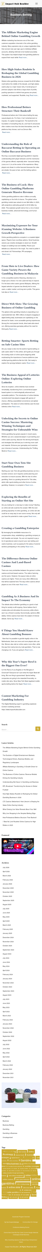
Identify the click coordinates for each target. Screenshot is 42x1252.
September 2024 (8, 950)
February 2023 (8, 1020)
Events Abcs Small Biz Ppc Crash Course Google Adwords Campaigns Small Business (21, 1233)
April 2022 (6, 1057)
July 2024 (6, 958)
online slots (14, 1187)
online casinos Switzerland (22, 1179)
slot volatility (26, 1195)
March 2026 (7, 876)
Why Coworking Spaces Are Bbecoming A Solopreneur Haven (21, 1241)
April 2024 (6, 970)
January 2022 (7, 1069)
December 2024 (8, 937)
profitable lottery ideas (29, 1190)
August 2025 (7, 904)
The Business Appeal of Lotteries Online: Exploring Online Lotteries (21, 378)
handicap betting (24, 1168)
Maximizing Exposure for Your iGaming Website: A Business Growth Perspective (20, 229)
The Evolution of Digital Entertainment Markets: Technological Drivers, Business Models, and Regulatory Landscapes (19, 758)
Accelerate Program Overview (21, 1217)
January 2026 (7, 884)
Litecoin (34, 1171)
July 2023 (6, 999)
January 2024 (7, 978)
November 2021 (8, 1077)
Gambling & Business (10, 1133)
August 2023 (7, 995)
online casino (31, 1175)
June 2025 (6, 913)
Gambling (6, 1129)
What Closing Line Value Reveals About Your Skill (19, 809)
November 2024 (8, 941)
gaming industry (7, 1168)
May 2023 (6, 1007)
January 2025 (7, 933)
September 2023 (8, 991)
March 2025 (7, 925)
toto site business (23, 1197)
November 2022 (8, 1028)
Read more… (23, 57)
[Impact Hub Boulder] (16, 4)
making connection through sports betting (13, 1173)
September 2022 (8, 1036)
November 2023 (8, 983)
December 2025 (8, 888)
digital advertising (13, 1161)
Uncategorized (8, 1137)
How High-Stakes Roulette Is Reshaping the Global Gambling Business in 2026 (20, 73)
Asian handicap (22, 1152)
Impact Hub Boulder (12, 1247)
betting (31, 1151)
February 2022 (8, 1065)
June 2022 (6, 1048)
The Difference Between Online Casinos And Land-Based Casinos (19, 562)
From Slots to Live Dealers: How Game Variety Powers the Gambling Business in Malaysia (20, 270)
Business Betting (8, 1125)
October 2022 (7, 1032)
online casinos (8, 1179)
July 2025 (6, 908)
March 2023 (7, 1016)
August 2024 (7, 954)
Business (6, 1121)
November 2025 (8, 892)
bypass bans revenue (17, 1157)
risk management (25, 1192)
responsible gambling (11, 1192)
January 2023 (7, 1024)
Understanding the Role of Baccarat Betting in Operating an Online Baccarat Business (21, 148)
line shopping (26, 1171)
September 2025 (8, 900)
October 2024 (7, 946)
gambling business (11, 1163)
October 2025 (7, 896)
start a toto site (13, 1197)
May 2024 (6, 966)
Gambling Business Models (15, 1166)
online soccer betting (28, 1187)
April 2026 (6, 871)
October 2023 (7, 987)
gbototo (15, 1168)
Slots (10, 1195)
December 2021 (8, 1073)
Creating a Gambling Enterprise (20, 528)
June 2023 (6, 1003)
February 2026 (8, 880)
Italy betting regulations (15, 1171)
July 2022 (6, 1044)
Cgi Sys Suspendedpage (11, 1222)
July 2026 (6, 867)
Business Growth (20, 1155)
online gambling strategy (23, 1184)
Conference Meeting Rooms (21, 1227)
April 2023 (6, 1011)
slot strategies (17, 1195)
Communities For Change (30, 1222)
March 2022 (7, 1061)
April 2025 (6, 921)
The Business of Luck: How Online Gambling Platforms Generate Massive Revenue (18, 188)
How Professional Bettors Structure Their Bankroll (19, 817)
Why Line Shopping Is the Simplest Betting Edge (19, 813)
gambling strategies (32, 1166)
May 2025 (6, 917)
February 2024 (8, 974)
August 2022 (7, 1040)
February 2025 (8, 929)
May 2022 (6, 1053)
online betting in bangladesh (16, 1175)
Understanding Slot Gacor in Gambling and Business (21, 782)
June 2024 (6, 962)
